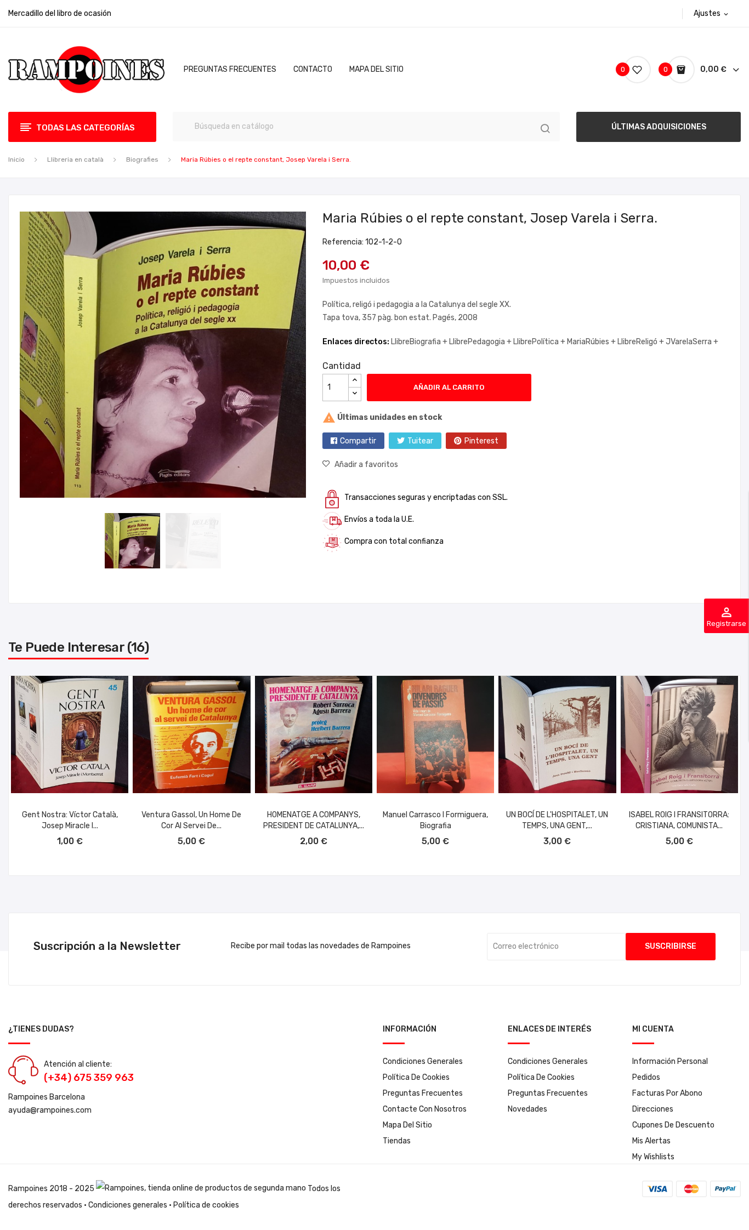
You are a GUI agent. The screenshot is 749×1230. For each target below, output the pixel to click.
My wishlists (653, 1156)
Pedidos (646, 1077)
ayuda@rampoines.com (50, 1110)
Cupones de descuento (673, 1125)
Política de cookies (416, 1077)
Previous (11, 356)
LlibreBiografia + (420, 341)
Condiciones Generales (423, 1061)
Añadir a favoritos (366, 464)
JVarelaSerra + (692, 341)
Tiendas (397, 1141)
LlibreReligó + (641, 341)
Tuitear (420, 441)
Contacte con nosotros (425, 1109)
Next (314, 356)
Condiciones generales (127, 1205)
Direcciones (652, 1109)
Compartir (358, 441)
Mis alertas (651, 1141)
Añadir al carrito (448, 387)
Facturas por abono (667, 1093)
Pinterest (481, 441)
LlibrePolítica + (540, 341)
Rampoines (28, 1188)
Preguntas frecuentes (423, 1093)
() (624, 69)
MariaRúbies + (592, 341)
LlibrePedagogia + (481, 341)
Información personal (670, 1061)
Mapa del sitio (407, 1125)
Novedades (527, 1109)
